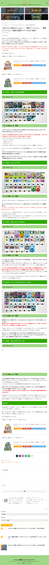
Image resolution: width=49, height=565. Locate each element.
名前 (3, 485)
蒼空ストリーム (18, 462)
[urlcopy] (32, 456)
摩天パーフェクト (12, 462)
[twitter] (17, 456)
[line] (29, 456)
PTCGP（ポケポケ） (37, 557)
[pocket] (23, 456)
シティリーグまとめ (29, 557)
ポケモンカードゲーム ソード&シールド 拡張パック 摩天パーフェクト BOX (30, 61)
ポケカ (7, 462)
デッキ (4, 460)
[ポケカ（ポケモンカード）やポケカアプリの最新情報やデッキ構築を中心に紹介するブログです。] (24, 3)
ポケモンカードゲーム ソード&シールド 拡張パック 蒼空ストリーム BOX (29, 78)
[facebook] (20, 456)
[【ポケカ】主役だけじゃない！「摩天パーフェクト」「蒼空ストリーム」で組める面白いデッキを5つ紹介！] (26, 456)
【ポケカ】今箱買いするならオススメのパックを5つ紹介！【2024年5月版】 (26, 528)
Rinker (17, 62)
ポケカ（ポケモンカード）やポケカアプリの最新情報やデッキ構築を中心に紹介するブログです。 (24, 561)
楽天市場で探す (27, 65)
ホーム (10, 557)
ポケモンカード (8, 460)
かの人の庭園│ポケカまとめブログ (24, 560)
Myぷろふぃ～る (15, 557)
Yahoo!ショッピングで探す (39, 65)
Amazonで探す (18, 65)
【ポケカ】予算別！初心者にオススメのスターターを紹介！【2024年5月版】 (26, 545)
